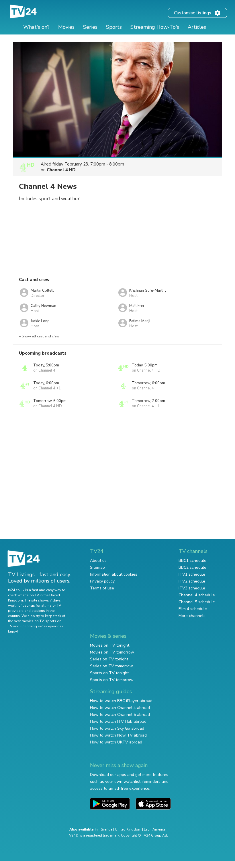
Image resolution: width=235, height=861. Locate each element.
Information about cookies (113, 574)
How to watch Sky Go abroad (117, 728)
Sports (114, 27)
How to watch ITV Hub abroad (118, 721)
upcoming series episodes (41, 626)
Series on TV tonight (109, 659)
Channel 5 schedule (197, 602)
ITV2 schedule (192, 581)
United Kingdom (128, 829)
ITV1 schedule (192, 574)
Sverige (106, 829)
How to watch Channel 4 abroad (120, 707)
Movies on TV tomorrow (112, 652)
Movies (66, 27)
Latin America (155, 829)
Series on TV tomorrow (111, 666)
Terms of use (102, 588)
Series (90, 27)
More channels (192, 615)
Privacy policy (102, 581)
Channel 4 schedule (197, 595)
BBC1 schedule (192, 560)
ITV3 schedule (192, 588)
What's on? (36, 27)
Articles (197, 27)
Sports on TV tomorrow (112, 680)
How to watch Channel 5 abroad (120, 714)
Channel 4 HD (61, 170)
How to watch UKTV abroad (116, 742)
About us (98, 560)
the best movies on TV (26, 621)
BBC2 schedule (192, 567)
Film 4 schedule (193, 609)
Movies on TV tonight (109, 645)
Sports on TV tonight (109, 673)
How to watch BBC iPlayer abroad (121, 701)
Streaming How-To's (154, 27)
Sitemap (97, 567)
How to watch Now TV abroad (118, 735)
